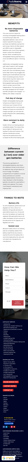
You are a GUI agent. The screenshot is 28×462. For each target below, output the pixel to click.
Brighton (17, 451)
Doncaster (5, 453)
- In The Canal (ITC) (8, 367)
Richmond (16, 458)
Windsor (15, 453)
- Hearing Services (7, 345)
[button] (14, 421)
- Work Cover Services (8, 350)
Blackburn (18, 454)
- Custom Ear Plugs (8, 349)
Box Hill (20, 453)
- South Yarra (6, 433)
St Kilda (9, 454)
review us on (8, 423)
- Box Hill (5, 445)
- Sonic (4, 412)
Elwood (5, 454)
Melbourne (6, 451)
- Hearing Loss (6, 325)
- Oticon (5, 397)
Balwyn (11, 453)
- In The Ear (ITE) (7, 365)
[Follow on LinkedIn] (6, 427)
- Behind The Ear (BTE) (9, 362)
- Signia (5, 401)
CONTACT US (8, 390)
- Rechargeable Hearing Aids (10, 376)
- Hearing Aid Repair (8, 340)
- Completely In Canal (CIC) (10, 369)
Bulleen (14, 454)
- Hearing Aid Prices (8, 354)
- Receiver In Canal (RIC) (9, 363)
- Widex (5, 408)
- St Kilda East (6, 443)
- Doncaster (6, 436)
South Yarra (12, 451)
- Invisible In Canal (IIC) (9, 370)
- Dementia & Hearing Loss (10, 327)
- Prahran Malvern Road (9, 440)
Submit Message (18, 302)
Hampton (19, 456)
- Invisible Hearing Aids (9, 338)
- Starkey (5, 403)
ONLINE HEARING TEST (11, 382)
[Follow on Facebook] (4, 427)
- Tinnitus (5, 331)
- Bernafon (5, 404)
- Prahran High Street (8, 442)
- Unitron (5, 406)
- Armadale (6, 438)
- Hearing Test (6, 324)
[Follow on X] (9, 427)
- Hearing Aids (6, 336)
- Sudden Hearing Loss (16, 325)
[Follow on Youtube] (14, 427)
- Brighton (5, 435)
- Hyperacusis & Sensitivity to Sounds (12, 329)
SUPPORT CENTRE (9, 386)
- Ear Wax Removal (8, 347)
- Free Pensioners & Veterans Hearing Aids (14, 341)
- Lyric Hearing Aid (7, 374)
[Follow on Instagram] (12, 427)
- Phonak (5, 399)
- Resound (5, 410)
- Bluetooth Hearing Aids (9, 377)
